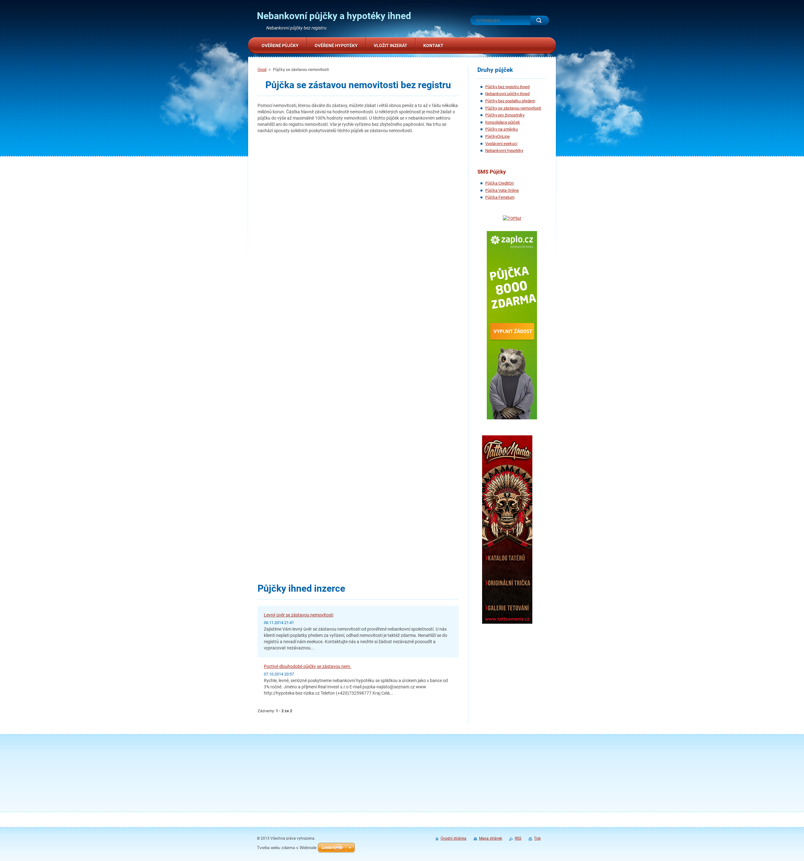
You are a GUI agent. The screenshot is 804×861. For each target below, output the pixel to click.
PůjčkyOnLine (497, 136)
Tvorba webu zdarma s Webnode (287, 847)
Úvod (262, 69)
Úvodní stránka (453, 838)
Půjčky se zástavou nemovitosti (513, 108)
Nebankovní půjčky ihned (507, 93)
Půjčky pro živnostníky (504, 115)
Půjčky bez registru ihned (507, 86)
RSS (518, 838)
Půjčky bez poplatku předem (510, 101)
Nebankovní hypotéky (504, 150)
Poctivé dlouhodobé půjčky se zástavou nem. (307, 666)
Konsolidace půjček (502, 122)
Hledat (539, 20)
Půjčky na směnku (501, 129)
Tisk (537, 838)
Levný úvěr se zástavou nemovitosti (298, 614)
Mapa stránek (490, 838)
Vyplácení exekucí (501, 143)
